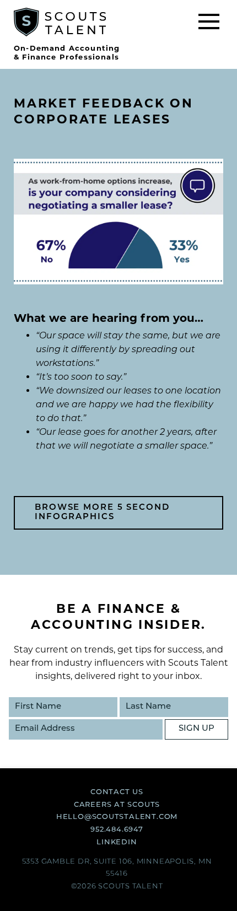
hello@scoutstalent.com (116, 817)
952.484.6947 (116, 829)
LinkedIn (116, 842)
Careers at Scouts (117, 804)
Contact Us (116, 792)
